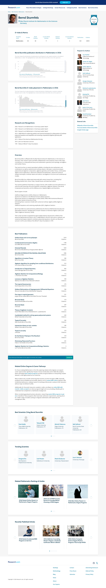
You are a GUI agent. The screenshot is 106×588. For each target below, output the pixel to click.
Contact (72, 567)
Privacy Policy (89, 574)
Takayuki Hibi (40, 423)
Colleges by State (72, 7)
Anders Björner (87, 67)
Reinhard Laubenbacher (89, 88)
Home (9, 11)
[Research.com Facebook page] (94, 563)
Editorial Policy (90, 571)
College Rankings (48, 7)
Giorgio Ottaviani (87, 81)
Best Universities (93, 7)
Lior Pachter (86, 55)
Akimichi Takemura (60, 424)
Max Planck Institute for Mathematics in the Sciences (38, 21)
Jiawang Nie (86, 94)
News (54, 577)
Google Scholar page (82, 130)
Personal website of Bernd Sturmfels (87, 127)
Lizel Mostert (40, 459)
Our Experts (56, 584)
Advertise (72, 574)
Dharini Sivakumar (60, 459)
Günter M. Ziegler (87, 61)
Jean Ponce (86, 101)
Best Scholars (83, 7)
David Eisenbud (87, 114)
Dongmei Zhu (22, 459)
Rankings (55, 567)
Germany (23, 23)
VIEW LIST (65, 2)
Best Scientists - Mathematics (18, 11)
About (54, 581)
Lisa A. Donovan (77, 457)
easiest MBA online (52, 380)
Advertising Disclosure (92, 567)
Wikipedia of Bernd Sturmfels (85, 125)
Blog (54, 574)
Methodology (56, 571)
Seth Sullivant (86, 73)
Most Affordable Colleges (33, 7)
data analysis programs (31, 373)
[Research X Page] (97, 563)
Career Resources (60, 7)
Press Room (73, 571)
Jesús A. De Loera (87, 107)
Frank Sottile (22, 424)
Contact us (69, 357)
